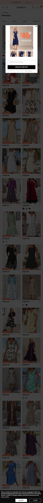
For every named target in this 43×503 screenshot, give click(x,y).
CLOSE (35, 500)
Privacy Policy (5, 497)
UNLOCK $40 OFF (21, 67)
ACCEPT (21, 500)
